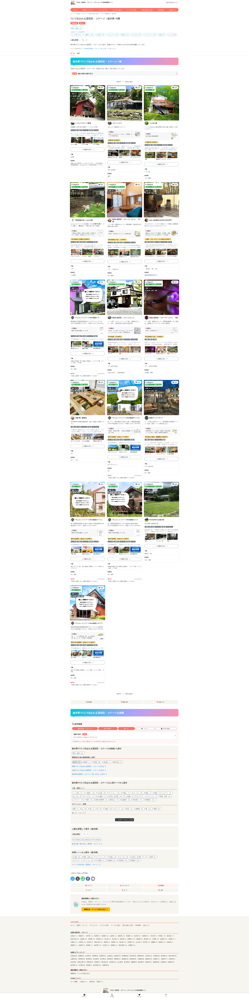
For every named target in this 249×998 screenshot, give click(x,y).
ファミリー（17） (101, 857)
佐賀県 (82, 945)
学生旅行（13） (123, 860)
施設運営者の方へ (172, 2)
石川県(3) (103, 959)
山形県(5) (110, 956)
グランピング (103, 10)
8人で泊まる (86, 839)
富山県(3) (96, 959)
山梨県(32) (74, 959)
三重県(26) (140, 959)
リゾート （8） (119, 809)
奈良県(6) (74, 962)
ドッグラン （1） (89, 796)
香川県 (146, 942)
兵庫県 (82, 942)
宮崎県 (114, 945)
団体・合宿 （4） (165, 796)
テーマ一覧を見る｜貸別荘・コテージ (85, 864)
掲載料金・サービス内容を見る (95, 909)
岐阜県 (147, 939)
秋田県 (97, 936)
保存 (102, 88)
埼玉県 (154, 936)
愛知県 (139, 939)
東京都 (170, 936)
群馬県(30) (140, 956)
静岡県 (131, 939)
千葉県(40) (156, 956)
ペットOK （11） (78, 793)
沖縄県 (131, 945)
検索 (78, 53)
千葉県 (162, 936)
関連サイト (100, 981)
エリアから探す (117, 10)
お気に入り (172, 10)
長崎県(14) (171, 962)
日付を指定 (166, 728)
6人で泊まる (76, 839)
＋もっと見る (172, 35)
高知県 (170, 942)
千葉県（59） (97, 762)
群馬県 (145, 936)
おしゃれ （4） (77, 796)
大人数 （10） (102, 793)
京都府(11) (156, 959)
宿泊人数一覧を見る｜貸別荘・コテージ (86, 844)
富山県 (108, 939)
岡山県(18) (104, 962)
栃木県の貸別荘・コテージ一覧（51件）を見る (88, 774)
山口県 (139, 942)
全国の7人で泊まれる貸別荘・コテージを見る (88, 770)
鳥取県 (107, 942)
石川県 (115, 939)
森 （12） (149, 809)
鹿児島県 (123, 945)
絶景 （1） (76, 809)
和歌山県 (98, 942)
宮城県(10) (102, 956)
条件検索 (161, 10)
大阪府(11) (164, 959)
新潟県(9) (89, 959)
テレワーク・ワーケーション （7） (147, 796)
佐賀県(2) (164, 962)
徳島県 (162, 942)
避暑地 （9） (140, 809)
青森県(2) (81, 956)
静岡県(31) (117, 959)
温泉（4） (162, 35)
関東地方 (107, 13)
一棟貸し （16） (91, 793)
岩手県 (89, 936)
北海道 (74, 936)
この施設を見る (87, 149)
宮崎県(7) (89, 965)
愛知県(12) (125, 959)
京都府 (171, 939)
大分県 (105, 945)
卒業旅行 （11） (150, 800)
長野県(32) (81, 959)
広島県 (131, 942)
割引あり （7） (114, 800)
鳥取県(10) (90, 962)
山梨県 (83, 939)
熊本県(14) (74, 965)
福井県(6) (110, 959)
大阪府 (74, 942)
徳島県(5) (141, 962)
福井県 (123, 939)
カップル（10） (137, 35)
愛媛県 (154, 942)
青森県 (82, 936)
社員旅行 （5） (126, 800)
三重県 (155, 939)
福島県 (121, 936)
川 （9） (99, 809)
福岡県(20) (156, 962)
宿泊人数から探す (147, 10)
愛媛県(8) (134, 962)
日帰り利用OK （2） (101, 800)
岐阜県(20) (133, 959)
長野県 (91, 939)
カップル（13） (124, 857)
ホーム (75, 10)
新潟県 (99, 939)
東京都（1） (107, 762)
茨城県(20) (125, 956)
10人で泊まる (96, 839)
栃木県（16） (77, 762)
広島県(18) (112, 962)
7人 (102, 13)
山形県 (113, 936)
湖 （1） (92, 809)
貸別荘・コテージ (88, 10)
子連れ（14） (113, 857)
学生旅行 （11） (138, 800)
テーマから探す (132, 10)
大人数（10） (100, 35)
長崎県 (89, 945)
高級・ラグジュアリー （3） (163, 793)
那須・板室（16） (76, 28)
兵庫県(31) (172, 959)
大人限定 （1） (102, 796)
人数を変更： (75, 40)
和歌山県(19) (82, 962)
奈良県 (90, 942)
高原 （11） (130, 809)
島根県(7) (97, 962)
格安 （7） (149, 793)
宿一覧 (73, 53)
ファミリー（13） (112, 35)
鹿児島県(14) (97, 965)
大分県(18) (81, 965)
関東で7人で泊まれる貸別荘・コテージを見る (88, 766)
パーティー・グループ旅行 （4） (83, 800)
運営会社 (92, 981)
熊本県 (97, 945)
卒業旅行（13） (135, 860)
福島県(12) (117, 956)
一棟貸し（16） (89, 35)
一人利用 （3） (129, 796)
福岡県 (74, 945)
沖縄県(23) (105, 965)
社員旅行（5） (111, 860)
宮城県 (105, 936)
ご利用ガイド (83, 981)
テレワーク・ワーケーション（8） (83, 860)
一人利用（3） (151, 857)
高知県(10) (148, 962)
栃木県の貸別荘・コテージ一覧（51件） (95, 48)
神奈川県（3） (117, 762)
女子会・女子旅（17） (138, 857)
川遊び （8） (109, 809)
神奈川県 (75, 939)
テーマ (145, 728)
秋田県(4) (95, 956)
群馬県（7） (87, 762)
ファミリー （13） (114, 793)
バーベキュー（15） (150, 35)
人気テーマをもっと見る (125, 820)
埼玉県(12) (148, 956)
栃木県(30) (133, 956)
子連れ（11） (125, 35)
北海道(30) (74, 956)
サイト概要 (74, 981)
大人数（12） (77, 857)
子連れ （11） (126, 793)
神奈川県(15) (173, 956)
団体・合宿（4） (88, 857)
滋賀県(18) (148, 959)
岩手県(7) (88, 956)
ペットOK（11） (76, 35)
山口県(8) (120, 962)
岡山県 (122, 942)
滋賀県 (163, 939)
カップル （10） (138, 793)
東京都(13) (164, 956)
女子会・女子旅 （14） (116, 796)
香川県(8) (127, 962)
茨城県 (129, 936)
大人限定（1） (100, 860)
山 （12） (85, 809)
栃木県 (108, 728)
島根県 (114, 942)
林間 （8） (157, 809)
